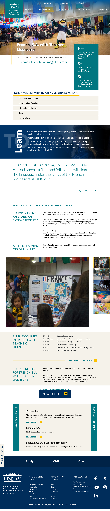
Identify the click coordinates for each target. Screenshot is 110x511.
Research (102, 10)
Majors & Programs (36, 57)
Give (81, 461)
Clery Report (33, 494)
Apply (29, 461)
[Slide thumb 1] (101, 262)
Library (53, 494)
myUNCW (48, 3)
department (51, 394)
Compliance (33, 489)
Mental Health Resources (37, 498)
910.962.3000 (8, 494)
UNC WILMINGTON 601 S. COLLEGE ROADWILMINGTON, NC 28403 (13, 488)
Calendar (54, 489)
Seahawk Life (83, 10)
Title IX (31, 496)
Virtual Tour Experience (80, 491)
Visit (56, 461)
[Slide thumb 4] (101, 297)
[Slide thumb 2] (101, 274)
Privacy (31, 491)
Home (19, 57)
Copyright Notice (48, 505)
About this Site (34, 505)
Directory (54, 498)
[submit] (86, 3)
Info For (65, 3)
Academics (44, 10)
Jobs (52, 485)
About (28, 10)
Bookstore (54, 491)
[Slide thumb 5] (101, 308)
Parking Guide (77, 484)
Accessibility (33, 487)
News (53, 487)
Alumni (53, 496)
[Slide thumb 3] (101, 285)
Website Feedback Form (67, 505)
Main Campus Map (78, 482)
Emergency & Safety (36, 485)
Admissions (63, 10)
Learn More (31, 422)
